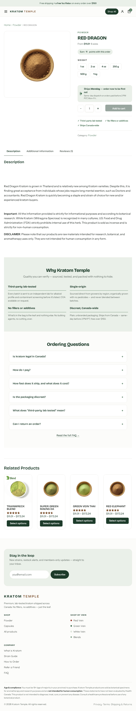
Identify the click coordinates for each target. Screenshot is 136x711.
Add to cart (118, 108)
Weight (82, 60)
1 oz (82, 66)
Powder (17, 25)
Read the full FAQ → (68, 435)
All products (10, 631)
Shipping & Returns (121, 704)
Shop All (112, 11)
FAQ (6, 672)
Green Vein (79, 626)
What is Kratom (13, 650)
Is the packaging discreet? (29, 396)
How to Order (11, 661)
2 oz (93, 66)
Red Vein (78, 620)
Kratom (23, 11)
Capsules (9, 626)
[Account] (122, 11)
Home (7, 25)
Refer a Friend (12, 667)
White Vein (79, 631)
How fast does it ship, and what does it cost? (41, 383)
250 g (116, 66)
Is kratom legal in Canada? (29, 356)
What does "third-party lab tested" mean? (39, 410)
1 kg (95, 74)
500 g (83, 74)
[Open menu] (6, 11)
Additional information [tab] (40, 151)
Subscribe (59, 574)
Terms (106, 704)
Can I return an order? (27, 424)
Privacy (98, 704)
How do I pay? (22, 370)
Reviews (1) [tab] (66, 151)
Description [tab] (13, 151)
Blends (77, 637)
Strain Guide (10, 656)
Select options (18, 523)
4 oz (104, 66)
